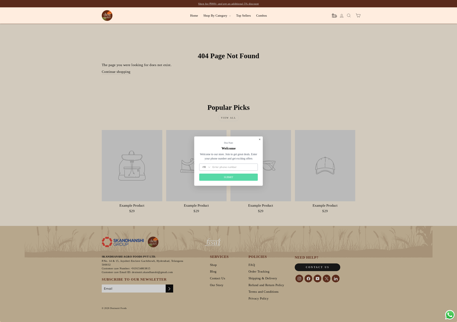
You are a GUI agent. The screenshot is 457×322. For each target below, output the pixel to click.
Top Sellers (243, 15)
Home (194, 15)
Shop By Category (215, 15)
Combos (261, 15)
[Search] (334, 15)
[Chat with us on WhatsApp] (450, 315)
